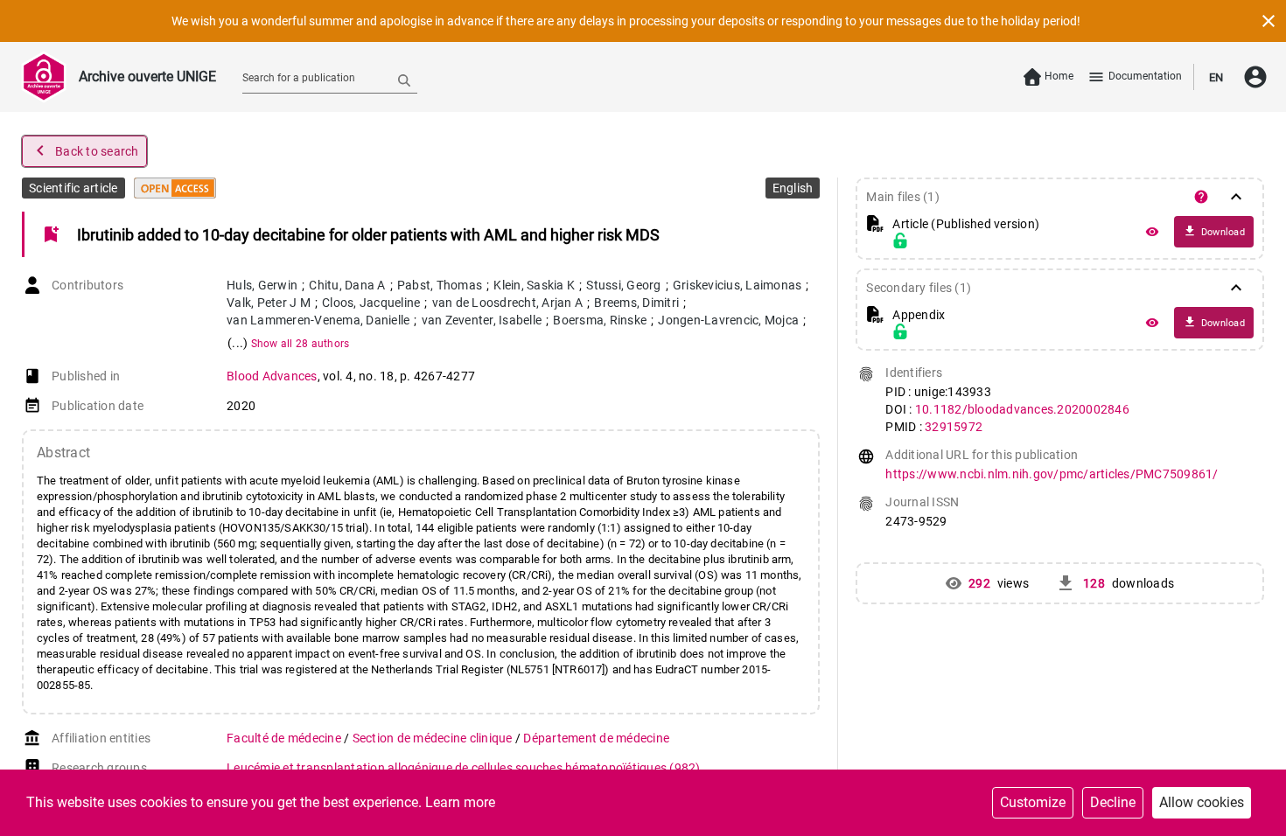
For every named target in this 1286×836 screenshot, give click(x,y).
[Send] (404, 79)
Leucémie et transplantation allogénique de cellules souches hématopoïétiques (464, 768)
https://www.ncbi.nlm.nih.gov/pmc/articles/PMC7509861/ (1051, 474)
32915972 (953, 427)
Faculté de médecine (285, 738)
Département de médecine (596, 738)
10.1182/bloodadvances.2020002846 (1022, 409)
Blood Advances (272, 376)
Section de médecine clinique (434, 738)
